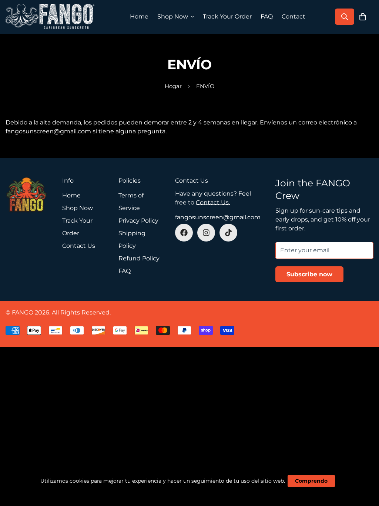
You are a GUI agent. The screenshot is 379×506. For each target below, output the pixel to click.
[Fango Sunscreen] (50, 17)
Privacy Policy (138, 220)
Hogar (173, 86)
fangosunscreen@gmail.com (218, 217)
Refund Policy (139, 258)
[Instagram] (206, 233)
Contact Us (78, 245)
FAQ (267, 16)
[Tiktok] (228, 233)
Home (139, 16)
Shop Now (172, 16)
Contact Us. (213, 202)
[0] (362, 16)
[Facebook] (184, 233)
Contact (293, 16)
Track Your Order (227, 16)
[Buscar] (344, 17)
